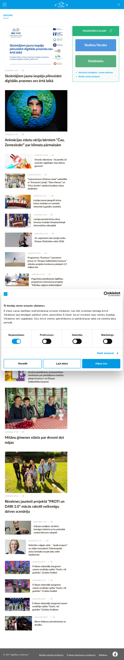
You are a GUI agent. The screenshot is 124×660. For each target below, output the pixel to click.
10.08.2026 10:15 (11, 496)
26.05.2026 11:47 (35, 541)
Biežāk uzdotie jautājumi (89, 77)
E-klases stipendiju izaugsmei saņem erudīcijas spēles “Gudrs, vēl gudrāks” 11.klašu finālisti (49, 588)
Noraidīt (22, 363)
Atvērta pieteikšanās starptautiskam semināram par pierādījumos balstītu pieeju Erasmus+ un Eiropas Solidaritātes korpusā (46, 377)
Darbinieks (95, 61)
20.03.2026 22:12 (39, 580)
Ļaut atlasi (62, 363)
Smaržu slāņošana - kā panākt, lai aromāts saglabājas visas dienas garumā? (51, 163)
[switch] (46, 341)
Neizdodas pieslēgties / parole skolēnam (96, 72)
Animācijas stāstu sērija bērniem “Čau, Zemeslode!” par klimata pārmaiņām (35, 142)
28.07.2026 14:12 (40, 522)
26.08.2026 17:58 (11, 432)
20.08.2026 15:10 (41, 234)
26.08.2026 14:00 (41, 155)
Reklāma (103, 655)
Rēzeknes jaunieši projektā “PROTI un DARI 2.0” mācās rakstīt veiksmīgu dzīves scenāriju (34, 506)
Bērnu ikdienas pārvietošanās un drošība (50, 623)
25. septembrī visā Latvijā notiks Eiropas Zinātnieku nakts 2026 (50, 240)
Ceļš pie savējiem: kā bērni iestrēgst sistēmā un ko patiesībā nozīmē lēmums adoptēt (49, 529)
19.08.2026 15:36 (34, 253)
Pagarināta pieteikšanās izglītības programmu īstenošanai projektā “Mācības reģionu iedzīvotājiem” (47, 282)
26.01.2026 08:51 (41, 617)
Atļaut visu (101, 363)
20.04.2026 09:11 (39, 562)
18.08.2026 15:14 (38, 274)
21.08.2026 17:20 (40, 215)
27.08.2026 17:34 (11, 134)
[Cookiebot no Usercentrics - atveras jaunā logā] (106, 294)
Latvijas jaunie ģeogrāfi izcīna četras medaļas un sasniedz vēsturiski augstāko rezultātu (47, 203)
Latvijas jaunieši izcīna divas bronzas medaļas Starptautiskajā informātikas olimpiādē (49, 222)
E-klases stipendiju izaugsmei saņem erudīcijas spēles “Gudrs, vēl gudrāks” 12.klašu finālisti (49, 569)
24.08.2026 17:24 (39, 196)
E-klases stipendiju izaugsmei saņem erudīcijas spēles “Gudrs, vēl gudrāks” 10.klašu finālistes (49, 606)
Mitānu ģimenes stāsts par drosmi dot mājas (34, 440)
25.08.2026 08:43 (34, 175)
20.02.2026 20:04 (39, 599)
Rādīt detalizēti (105, 353)
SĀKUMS (8, 15)
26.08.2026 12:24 (11, 70)
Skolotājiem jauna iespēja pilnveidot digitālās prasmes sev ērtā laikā (33, 78)
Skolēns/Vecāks (95, 45)
